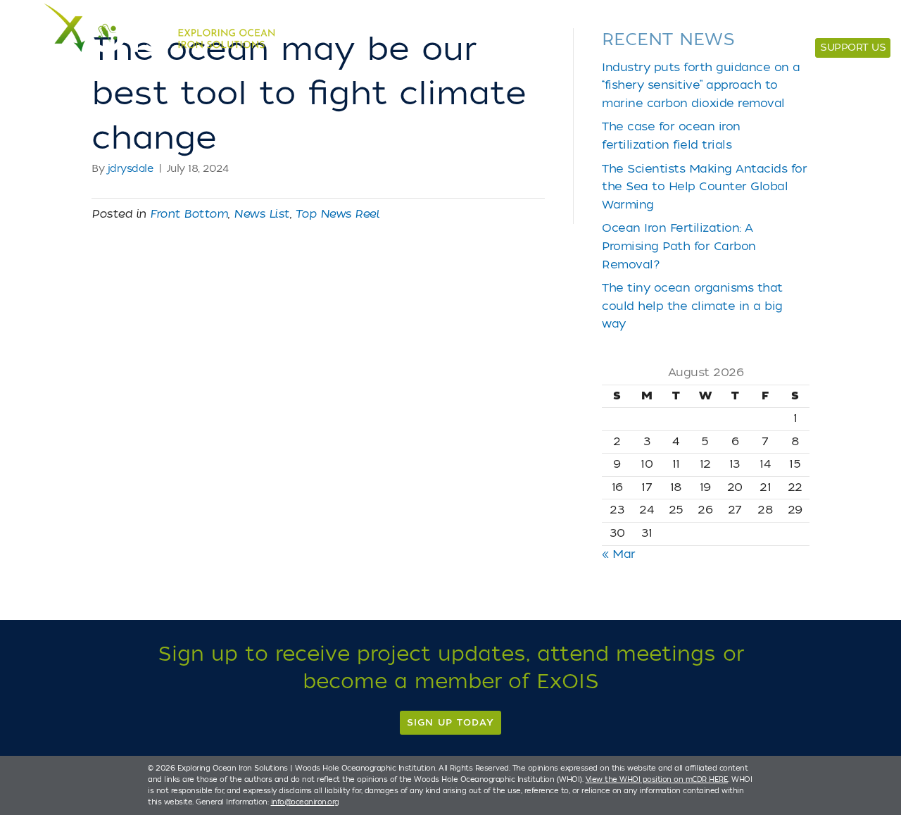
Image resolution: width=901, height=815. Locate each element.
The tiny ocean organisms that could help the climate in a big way (692, 306)
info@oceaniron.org (305, 802)
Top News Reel (337, 214)
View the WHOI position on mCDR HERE (657, 779)
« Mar (619, 554)
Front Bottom (188, 214)
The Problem (402, 23)
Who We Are (750, 23)
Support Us (853, 47)
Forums (679, 23)
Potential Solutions (511, 23)
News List (261, 214)
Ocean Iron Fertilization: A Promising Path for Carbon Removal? (679, 246)
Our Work (613, 23)
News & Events (842, 23)
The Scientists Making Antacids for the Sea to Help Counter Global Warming (704, 187)
